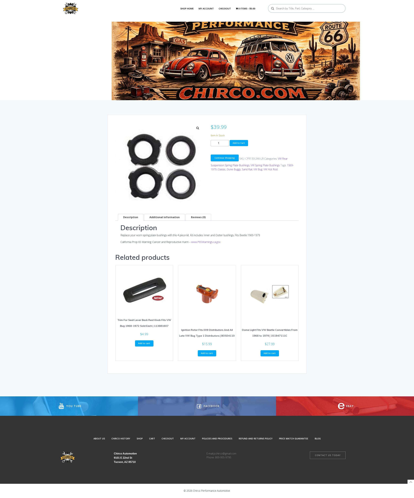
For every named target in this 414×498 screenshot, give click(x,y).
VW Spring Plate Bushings (265, 165)
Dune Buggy (234, 169)
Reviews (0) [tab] (198, 217)
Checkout (225, 8)
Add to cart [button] (144, 343)
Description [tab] (130, 217)
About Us (99, 438)
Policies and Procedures (217, 438)
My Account (206, 8)
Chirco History (120, 438)
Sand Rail (247, 169)
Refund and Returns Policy (255, 438)
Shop (140, 438)
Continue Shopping (225, 158)
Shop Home (187, 8)
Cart (152, 438)
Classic (222, 169)
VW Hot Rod (270, 169)
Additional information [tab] (164, 217)
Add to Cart (239, 143)
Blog (318, 438)
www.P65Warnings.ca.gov (205, 242)
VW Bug (257, 169)
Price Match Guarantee (293, 438)
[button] (198, 128)
